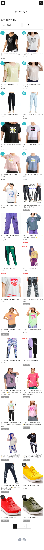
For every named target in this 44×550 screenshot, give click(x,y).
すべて (26, 25)
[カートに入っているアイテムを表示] (41, 3)
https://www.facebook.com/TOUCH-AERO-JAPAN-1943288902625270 (19, 539)
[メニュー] (3, 3)
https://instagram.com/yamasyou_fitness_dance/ (24, 539)
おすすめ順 (7, 25)
